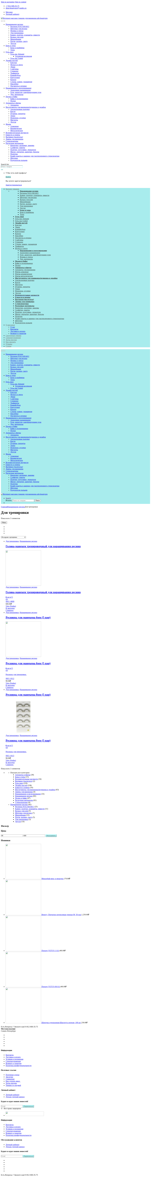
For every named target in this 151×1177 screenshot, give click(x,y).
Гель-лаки (10, 52)
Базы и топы (11, 46)
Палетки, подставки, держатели (23, 150)
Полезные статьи (12, 1075)
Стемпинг (14, 71)
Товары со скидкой (13, 1085)
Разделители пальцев (18, 160)
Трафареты (14, 73)
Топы (12, 50)
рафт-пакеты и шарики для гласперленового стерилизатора (40, 319)
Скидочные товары (13, 336)
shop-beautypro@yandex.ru (16, 8)
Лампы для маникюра (14, 139)
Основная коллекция (23, 56)
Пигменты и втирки (18, 86)
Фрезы (8, 124)
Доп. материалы (16, 94)
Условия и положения (14, 1059)
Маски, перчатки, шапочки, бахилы (24, 152)
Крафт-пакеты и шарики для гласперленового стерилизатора (34, 156)
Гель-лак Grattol (16, 58)
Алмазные (14, 126)
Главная (4, 507)
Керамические (16, 128)
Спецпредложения (13, 338)
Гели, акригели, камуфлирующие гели (25, 92)
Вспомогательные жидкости (17, 133)
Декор (12, 67)
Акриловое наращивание (20, 90)
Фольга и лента (16, 65)
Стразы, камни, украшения (21, 82)
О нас (12, 327)
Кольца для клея (16, 37)
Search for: (5, 164)
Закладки (9, 1077)
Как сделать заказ (13, 1081)
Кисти (12, 111)
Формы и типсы (16, 31)
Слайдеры (14, 69)
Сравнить (9, 610)
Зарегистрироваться (14, 185)
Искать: (9, 500)
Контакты (14, 329)
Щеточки (14, 158)
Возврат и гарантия (18, 333)
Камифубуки (15, 75)
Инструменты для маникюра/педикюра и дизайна (26, 107)
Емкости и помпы (13, 135)
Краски (13, 80)
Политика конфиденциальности (18, 1066)
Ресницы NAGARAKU (19, 26)
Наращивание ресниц (14, 24)
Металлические (16, 131)
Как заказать (11, 342)
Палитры (14, 154)
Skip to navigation (8, 2)
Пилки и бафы (11, 97)
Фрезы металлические (24, 276)
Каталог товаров (12, 189)
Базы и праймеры (17, 48)
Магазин (9, 12)
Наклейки (14, 84)
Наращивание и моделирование (18, 88)
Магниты (14, 120)
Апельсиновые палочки (20, 109)
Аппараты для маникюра (25, 270)
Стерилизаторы (12, 141)
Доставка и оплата (17, 331)
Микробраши (15, 39)
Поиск (38, 500)
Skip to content (20, 2)
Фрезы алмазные (22, 272)
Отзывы (9, 344)
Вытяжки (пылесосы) (14, 137)
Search (8, 498)
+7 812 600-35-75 (12, 6)
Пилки (13, 101)
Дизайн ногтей (12, 60)
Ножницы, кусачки (18, 118)
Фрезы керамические (23, 274)
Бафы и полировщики (19, 99)
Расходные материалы (14, 143)
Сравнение (10, 1079)
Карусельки (15, 77)
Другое (13, 43)
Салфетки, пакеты (17, 148)
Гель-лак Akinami (17, 54)
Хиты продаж (11, 340)
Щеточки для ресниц (18, 29)
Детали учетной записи (15, 1097)
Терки (12, 116)
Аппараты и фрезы (13, 103)
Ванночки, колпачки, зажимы (22, 145)
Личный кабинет (12, 14)
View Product (11, 606)
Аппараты (14, 105)
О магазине (10, 325)
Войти (8, 177)
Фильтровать (51, 836)
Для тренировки (16, 33)
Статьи (8, 346)
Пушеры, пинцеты (17, 114)
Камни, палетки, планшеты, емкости (25, 35)
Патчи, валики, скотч (18, 41)
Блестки (13, 63)
